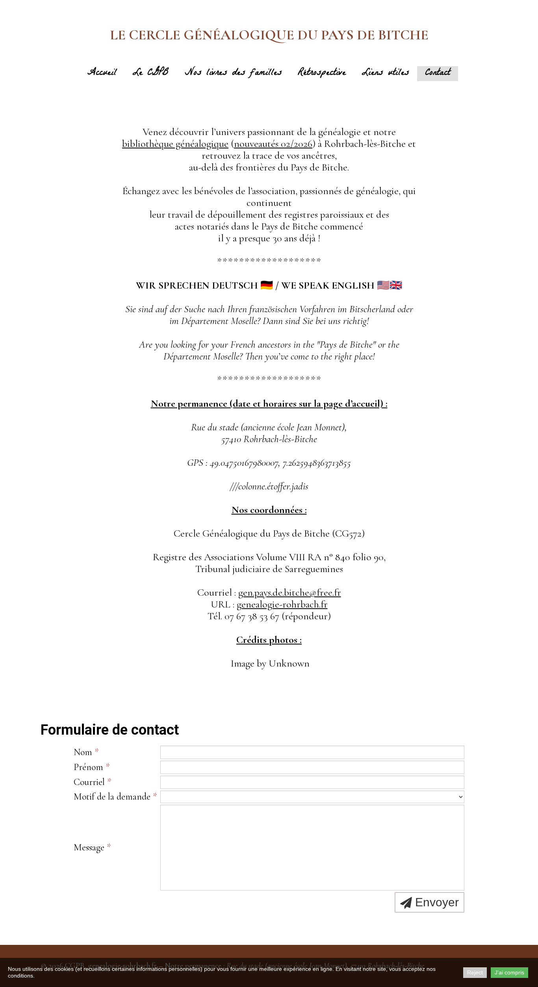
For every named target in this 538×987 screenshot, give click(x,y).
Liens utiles (385, 73)
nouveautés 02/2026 (273, 143)
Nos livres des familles (233, 73)
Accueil (102, 73)
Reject (475, 972)
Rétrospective (322, 73)
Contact (437, 73)
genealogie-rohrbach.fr (282, 604)
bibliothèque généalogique (175, 143)
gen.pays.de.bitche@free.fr (289, 592)
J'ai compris (509, 972)
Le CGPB (150, 73)
